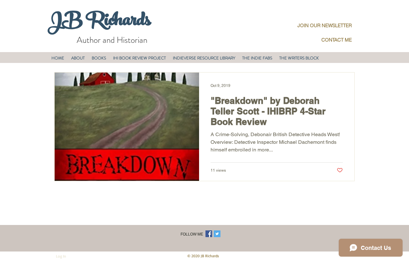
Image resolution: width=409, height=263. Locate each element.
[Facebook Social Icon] (208, 233)
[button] (78, 58)
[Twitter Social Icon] (217, 233)
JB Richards (99, 22)
